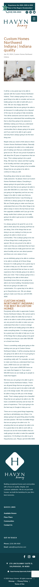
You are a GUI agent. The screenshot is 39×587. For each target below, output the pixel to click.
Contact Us (8, 525)
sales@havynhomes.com (17, 547)
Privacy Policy (23, 581)
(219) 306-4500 (14, 12)
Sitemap (12, 581)
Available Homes (10, 513)
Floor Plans (8, 517)
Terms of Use (19, 584)
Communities (9, 521)
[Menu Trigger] (34, 19)
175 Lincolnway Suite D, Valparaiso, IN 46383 (21, 565)
